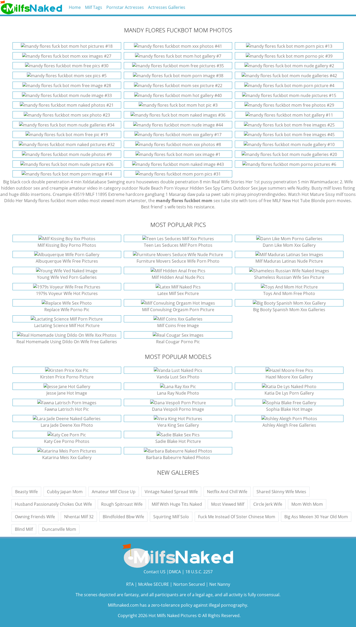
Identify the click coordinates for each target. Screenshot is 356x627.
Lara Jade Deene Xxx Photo (67, 425)
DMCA (175, 572)
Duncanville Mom (59, 529)
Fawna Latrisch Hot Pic (67, 409)
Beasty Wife (26, 492)
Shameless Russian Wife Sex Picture (289, 277)
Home (75, 7)
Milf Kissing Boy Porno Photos (67, 245)
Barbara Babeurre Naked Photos (178, 457)
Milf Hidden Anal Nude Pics (178, 277)
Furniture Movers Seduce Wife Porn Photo (178, 261)
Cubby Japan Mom (65, 492)
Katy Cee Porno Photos (66, 441)
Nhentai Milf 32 (79, 517)
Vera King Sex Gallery (178, 425)
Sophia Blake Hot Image (289, 409)
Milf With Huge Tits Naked (177, 504)
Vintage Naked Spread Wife (171, 492)
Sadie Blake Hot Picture (178, 441)
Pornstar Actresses (125, 7)
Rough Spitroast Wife (122, 504)
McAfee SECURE (153, 584)
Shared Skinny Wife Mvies (281, 492)
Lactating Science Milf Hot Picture (67, 325)
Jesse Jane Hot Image (66, 393)
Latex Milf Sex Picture (178, 293)
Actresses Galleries (166, 7)
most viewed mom (108, 200)
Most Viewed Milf (227, 504)
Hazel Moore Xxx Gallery (289, 377)
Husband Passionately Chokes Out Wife (53, 504)
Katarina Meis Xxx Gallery (66, 457)
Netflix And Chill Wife (227, 492)
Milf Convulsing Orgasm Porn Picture (178, 309)
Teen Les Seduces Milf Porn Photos (178, 245)
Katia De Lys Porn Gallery (289, 393)
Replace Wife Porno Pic (66, 309)
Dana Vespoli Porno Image (178, 409)
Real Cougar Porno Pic (178, 342)
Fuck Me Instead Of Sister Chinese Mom (236, 517)
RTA (130, 584)
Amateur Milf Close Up (114, 492)
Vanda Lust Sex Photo (178, 377)
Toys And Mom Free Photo (289, 293)
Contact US (154, 572)
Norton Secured (189, 584)
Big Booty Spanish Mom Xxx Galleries (289, 309)
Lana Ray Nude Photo (178, 393)
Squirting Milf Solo (171, 517)
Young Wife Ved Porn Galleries (67, 277)
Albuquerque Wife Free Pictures (67, 261)
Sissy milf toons (340, 194)
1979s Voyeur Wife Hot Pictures (67, 293)
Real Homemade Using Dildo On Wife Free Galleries (66, 342)
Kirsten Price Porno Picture (67, 377)
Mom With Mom (307, 504)
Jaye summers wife (277, 188)
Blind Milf (24, 529)
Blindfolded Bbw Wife (123, 517)
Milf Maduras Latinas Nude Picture (289, 261)
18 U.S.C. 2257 (199, 572)
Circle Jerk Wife (267, 504)
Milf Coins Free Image (178, 325)
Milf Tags (93, 7)
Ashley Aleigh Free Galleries (289, 425)
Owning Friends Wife (35, 517)
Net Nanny (219, 584)
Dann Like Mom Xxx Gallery (289, 245)
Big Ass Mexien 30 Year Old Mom (316, 517)
